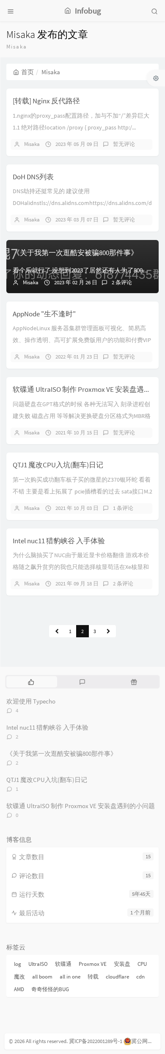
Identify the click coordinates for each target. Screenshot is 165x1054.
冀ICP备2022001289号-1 (95, 1041)
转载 (93, 976)
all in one (70, 976)
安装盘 (122, 964)
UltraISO (38, 964)
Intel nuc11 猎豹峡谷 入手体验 (59, 540)
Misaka (32, 144)
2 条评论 (122, 282)
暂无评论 (124, 144)
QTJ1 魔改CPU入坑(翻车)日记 (58, 464)
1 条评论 (123, 508)
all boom (42, 976)
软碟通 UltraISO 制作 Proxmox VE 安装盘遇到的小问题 (80, 806)
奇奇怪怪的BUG (50, 989)
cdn (140, 976)
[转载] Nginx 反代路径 (46, 100)
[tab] (31, 681)
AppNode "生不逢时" (44, 313)
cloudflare (117, 976)
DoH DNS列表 (33, 176)
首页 (27, 72)
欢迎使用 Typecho (30, 701)
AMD (19, 989)
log (17, 964)
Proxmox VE (93, 964)
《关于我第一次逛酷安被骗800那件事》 (75, 252)
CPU (142, 964)
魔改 (19, 976)
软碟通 (63, 964)
